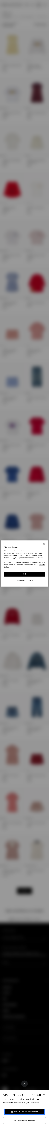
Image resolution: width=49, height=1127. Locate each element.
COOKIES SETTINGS (24, 580)
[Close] (24, 1084)
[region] (24, 563)
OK (24, 574)
